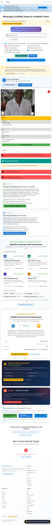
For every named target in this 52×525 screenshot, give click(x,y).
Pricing (28, 474)
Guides (28, 507)
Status (3, 505)
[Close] (49, 67)
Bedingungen (29, 511)
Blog (28, 490)
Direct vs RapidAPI (30, 505)
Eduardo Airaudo (30, 494)
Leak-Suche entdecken (35, 354)
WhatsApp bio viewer (31, 472)
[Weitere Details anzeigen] (44, 35)
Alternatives (29, 503)
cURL (3, 499)
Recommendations (30, 501)
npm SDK (4, 501)
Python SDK (4, 503)
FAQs (28, 509)
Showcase (29, 499)
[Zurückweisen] (49, 7)
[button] (8, 40)
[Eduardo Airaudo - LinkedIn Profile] (50, 2)
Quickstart (4, 492)
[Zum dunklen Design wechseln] (48, 2)
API (27, 476)
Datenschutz (29, 513)
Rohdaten (4, 150)
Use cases (29, 478)
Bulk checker (29, 484)
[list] (26, 129)
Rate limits (4, 507)
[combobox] (6, 40)
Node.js (3, 497)
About (28, 492)
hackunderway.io (13, 516)
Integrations (29, 480)
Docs (3, 490)
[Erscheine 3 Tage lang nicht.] (48, 362)
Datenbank (29, 482)
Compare (28, 497)
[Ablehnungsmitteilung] (24, 24)
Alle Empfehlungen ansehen (25, 304)
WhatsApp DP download (31, 470)
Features (28, 468)
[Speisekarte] (2, 2)
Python (3, 494)
